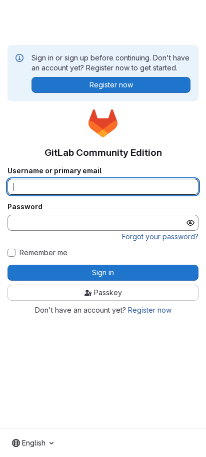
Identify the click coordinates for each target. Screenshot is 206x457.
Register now (150, 310)
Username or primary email (55, 171)
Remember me (44, 253)
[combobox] (33, 443)
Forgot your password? (160, 236)
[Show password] (190, 223)
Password (25, 207)
